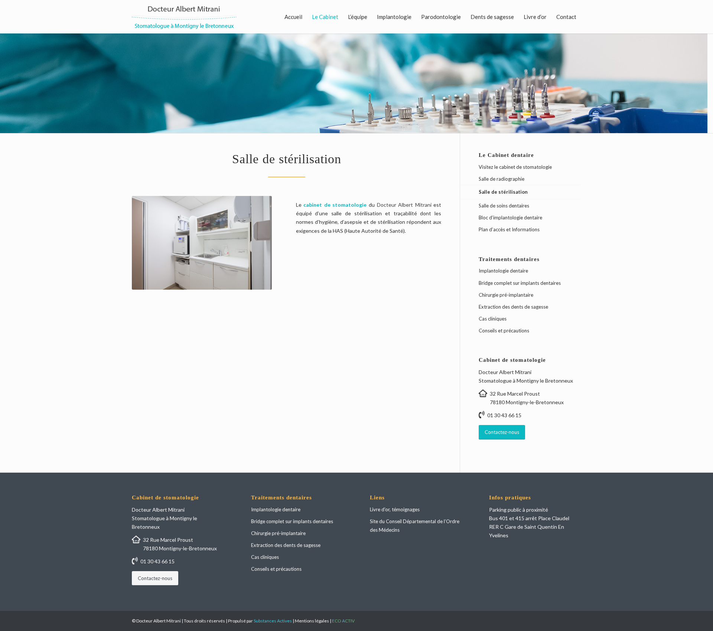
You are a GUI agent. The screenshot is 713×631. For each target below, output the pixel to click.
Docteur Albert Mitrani (404, 205)
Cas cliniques (493, 319)
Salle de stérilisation (503, 192)
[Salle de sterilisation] (202, 242)
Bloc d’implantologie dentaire (510, 217)
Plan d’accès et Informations (509, 229)
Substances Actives (273, 621)
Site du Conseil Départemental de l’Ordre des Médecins (414, 525)
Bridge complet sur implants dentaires (520, 283)
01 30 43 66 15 (504, 415)
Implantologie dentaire (503, 271)
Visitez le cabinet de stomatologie (515, 167)
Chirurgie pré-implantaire (506, 295)
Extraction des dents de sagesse (513, 307)
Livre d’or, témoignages (395, 509)
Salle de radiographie (501, 179)
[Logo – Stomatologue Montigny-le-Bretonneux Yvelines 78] (184, 16)
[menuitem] (293, 16)
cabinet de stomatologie (335, 205)
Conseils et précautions (504, 331)
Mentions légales (312, 621)
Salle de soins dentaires (504, 206)
